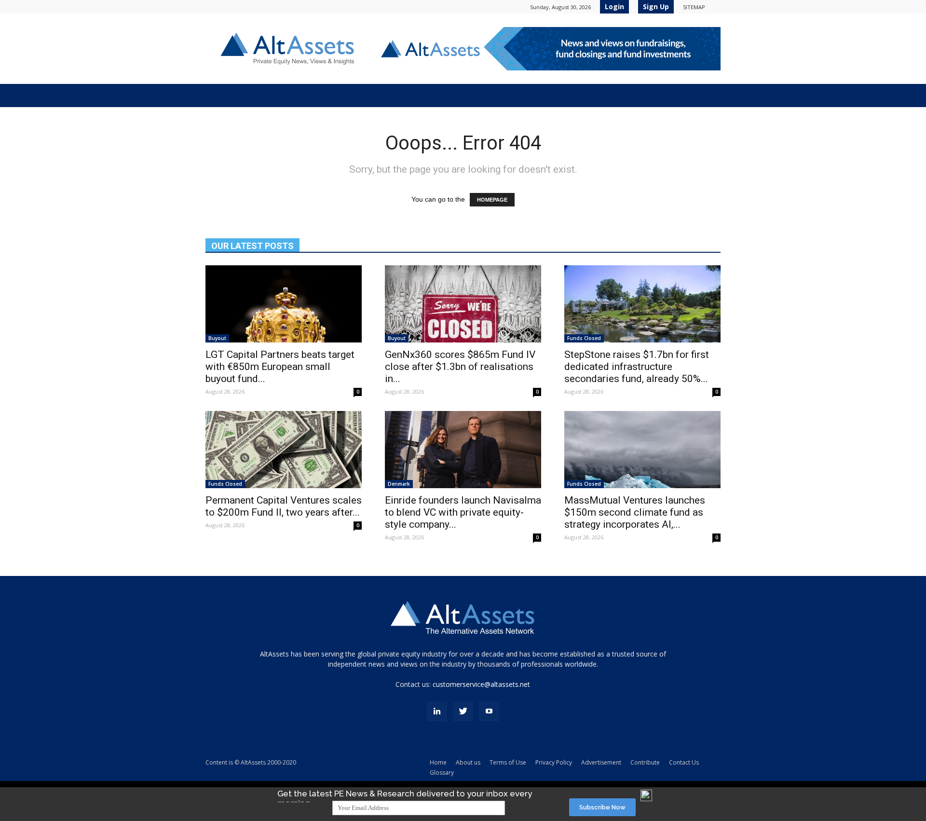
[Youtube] (489, 711)
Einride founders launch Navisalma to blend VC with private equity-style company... (463, 512)
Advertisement (601, 762)
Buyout (217, 338)
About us (468, 762)
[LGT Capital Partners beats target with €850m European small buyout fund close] (283, 303)
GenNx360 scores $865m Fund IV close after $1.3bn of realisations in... (460, 366)
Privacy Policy (553, 762)
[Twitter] (463, 711)
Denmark (399, 483)
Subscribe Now (602, 807)
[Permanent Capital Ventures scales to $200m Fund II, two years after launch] (283, 449)
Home (438, 762)
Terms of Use (508, 762)
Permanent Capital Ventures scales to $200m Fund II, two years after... (283, 506)
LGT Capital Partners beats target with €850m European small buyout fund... (279, 366)
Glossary (442, 772)
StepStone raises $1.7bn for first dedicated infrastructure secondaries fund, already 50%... (636, 366)
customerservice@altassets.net (481, 684)
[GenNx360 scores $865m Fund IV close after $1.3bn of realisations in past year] (463, 303)
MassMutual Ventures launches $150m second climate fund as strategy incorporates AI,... (634, 512)
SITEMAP (694, 7)
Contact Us (684, 762)
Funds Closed (584, 338)
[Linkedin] (437, 711)
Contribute (645, 762)
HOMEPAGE (492, 200)
